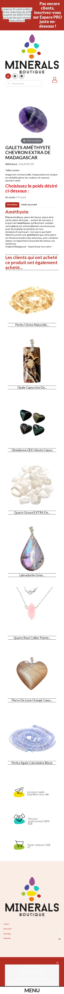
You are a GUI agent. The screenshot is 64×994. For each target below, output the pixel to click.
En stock (10, 197)
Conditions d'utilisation (32, 972)
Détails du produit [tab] (29, 204)
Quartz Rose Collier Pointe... (32, 638)
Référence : (11, 164)
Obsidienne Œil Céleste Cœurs (32, 450)
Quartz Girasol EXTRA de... (32, 512)
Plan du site (47, 983)
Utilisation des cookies (22, 983)
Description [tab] (12, 204)
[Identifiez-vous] (54, 80)
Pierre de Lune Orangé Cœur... (32, 700)
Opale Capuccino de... (32, 387)
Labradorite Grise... (32, 575)
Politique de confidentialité (32, 978)
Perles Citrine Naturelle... (32, 325)
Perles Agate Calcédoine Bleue (32, 763)
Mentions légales (31, 967)
